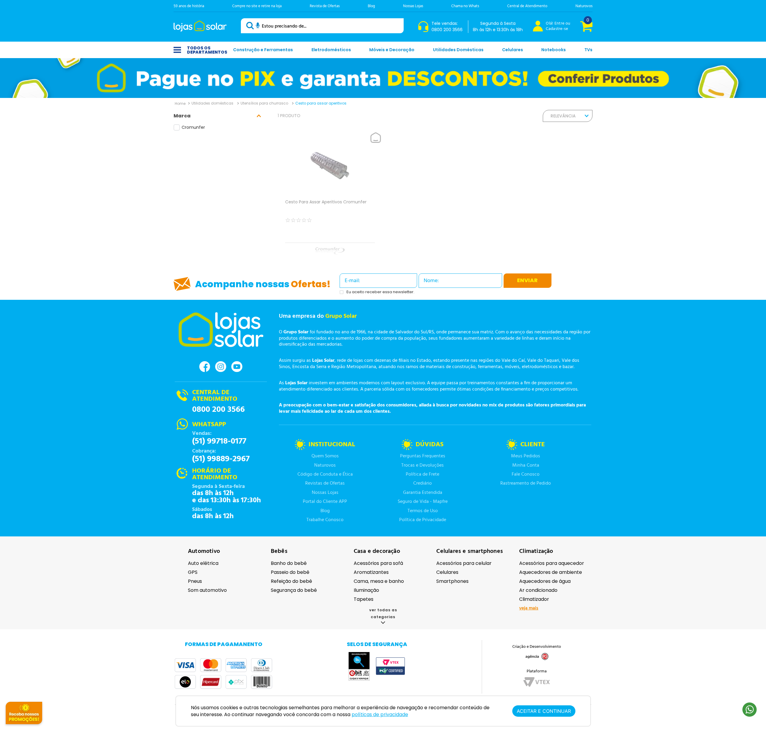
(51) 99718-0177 (219, 441)
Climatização (536, 551)
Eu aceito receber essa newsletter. (380, 292)
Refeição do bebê (291, 581)
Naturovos (583, 6)
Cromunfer (193, 127)
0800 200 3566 (218, 410)
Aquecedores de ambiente (550, 572)
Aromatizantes (371, 572)
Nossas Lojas (413, 6)
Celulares (447, 572)
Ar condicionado (538, 590)
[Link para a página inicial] (180, 103)
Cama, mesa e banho (379, 581)
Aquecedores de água (545, 581)
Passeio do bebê (290, 572)
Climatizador (534, 599)
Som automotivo (207, 590)
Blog (371, 6)
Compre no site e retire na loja (257, 6)
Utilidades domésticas (212, 103)
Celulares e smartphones (469, 551)
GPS (192, 572)
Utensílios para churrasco (264, 103)
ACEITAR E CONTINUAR (544, 711)
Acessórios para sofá (378, 563)
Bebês (279, 551)
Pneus (195, 581)
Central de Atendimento (527, 6)
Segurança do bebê (294, 590)
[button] (220, 115)
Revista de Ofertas (325, 6)
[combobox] (322, 25)
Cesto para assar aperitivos (320, 103)
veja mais (528, 608)
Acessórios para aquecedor (551, 563)
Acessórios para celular (464, 563)
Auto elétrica (203, 563)
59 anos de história (189, 6)
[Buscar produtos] (251, 25)
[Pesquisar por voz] (258, 26)
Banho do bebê (289, 563)
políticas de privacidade (380, 714)
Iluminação (366, 590)
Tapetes (363, 599)
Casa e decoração (377, 551)
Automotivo (204, 551)
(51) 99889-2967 (221, 459)
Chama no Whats (465, 6)
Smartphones (452, 581)
